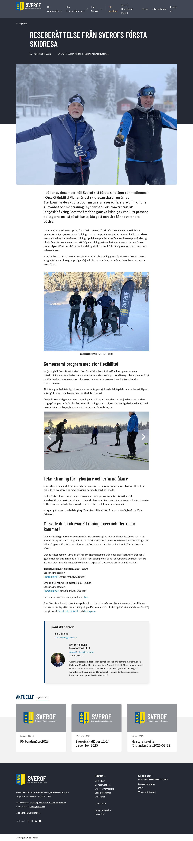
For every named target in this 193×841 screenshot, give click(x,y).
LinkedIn (74, 611)
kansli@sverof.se (37, 806)
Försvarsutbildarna (147, 792)
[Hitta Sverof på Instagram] (32, 821)
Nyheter (23, 23)
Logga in (173, 8)
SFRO (140, 788)
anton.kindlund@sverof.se (96, 53)
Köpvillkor (100, 814)
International (159, 8)
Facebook (63, 611)
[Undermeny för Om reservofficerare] (87, 9)
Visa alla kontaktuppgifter (28, 812)
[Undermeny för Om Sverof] (101, 9)
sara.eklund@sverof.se (66, 637)
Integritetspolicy (103, 810)
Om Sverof (95, 8)
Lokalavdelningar (103, 792)
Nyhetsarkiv (42, 697)
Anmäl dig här (51, 576)
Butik (145, 8)
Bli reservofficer (54, 8)
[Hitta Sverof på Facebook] (28, 821)
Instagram (90, 611)
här (86, 596)
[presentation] (50, 437)
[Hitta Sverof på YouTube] (40, 821)
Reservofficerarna (146, 784)
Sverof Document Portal (127, 8)
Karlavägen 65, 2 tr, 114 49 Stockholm (48, 802)
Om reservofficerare (75, 8)
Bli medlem (113, 8)
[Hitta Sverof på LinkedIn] (36, 821)
